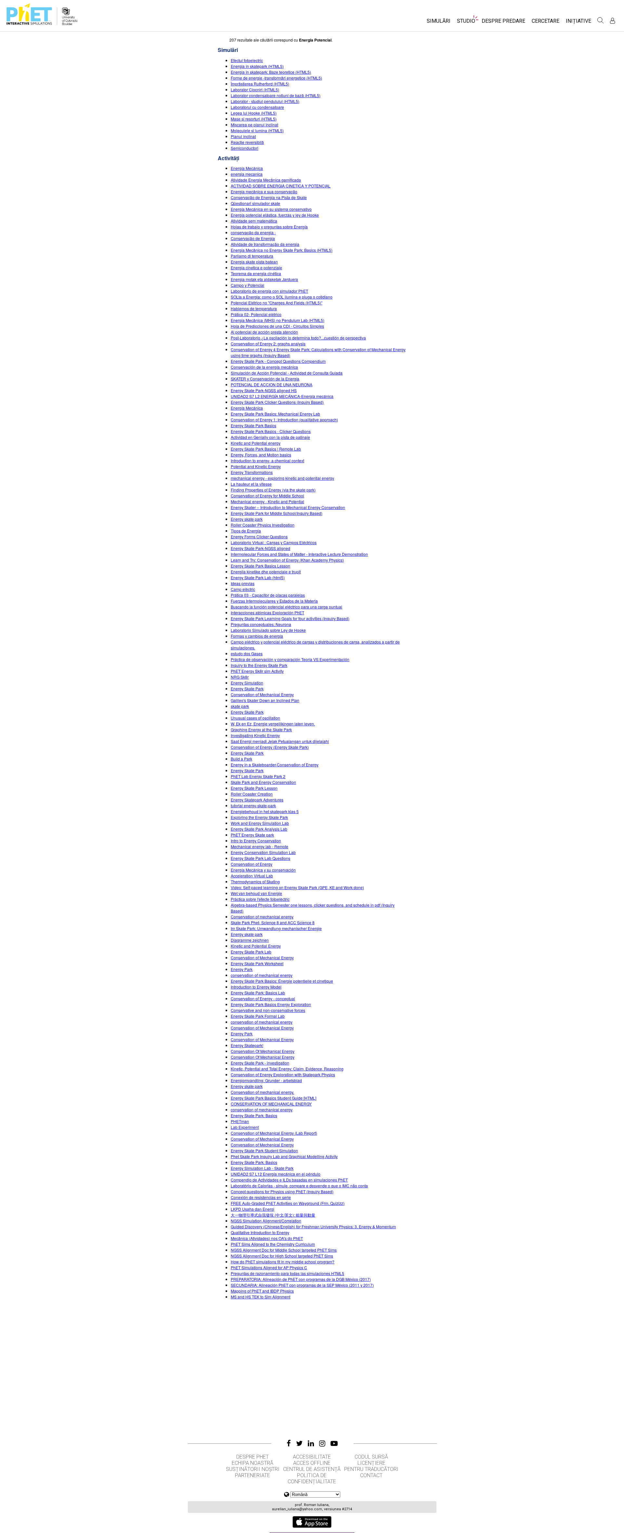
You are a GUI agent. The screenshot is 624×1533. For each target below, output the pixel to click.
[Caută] (600, 20)
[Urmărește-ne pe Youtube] (334, 1443)
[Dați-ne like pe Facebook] (289, 1443)
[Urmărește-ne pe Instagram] (322, 1443)
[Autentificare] (612, 21)
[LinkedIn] (311, 1443)
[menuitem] (438, 23)
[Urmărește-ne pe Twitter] (299, 1443)
